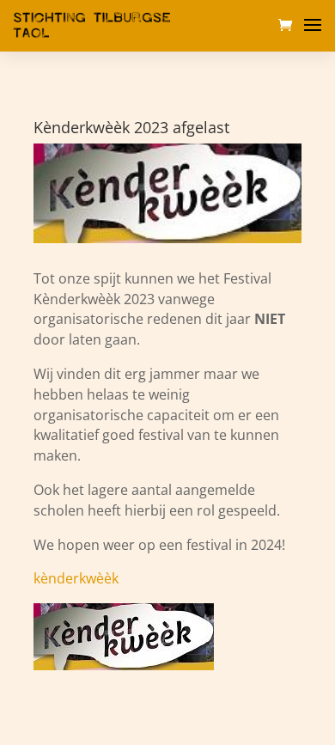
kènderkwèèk (76, 578)
